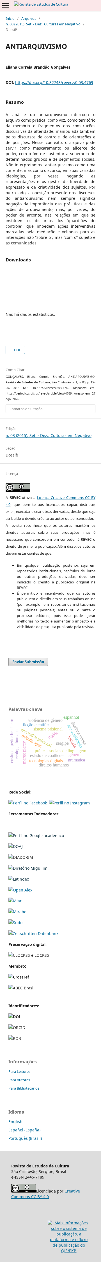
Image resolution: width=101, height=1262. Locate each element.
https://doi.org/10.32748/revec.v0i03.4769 (54, 82)
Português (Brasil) (25, 1138)
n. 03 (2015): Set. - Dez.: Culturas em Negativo (43, 24)
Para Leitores (19, 1071)
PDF (17, 349)
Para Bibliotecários (23, 1088)
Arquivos (28, 18)
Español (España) (24, 1130)
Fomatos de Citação (26, 408)
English (15, 1121)
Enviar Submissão (28, 661)
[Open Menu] (5, 5)
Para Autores (19, 1079)
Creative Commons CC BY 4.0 (45, 1193)
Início (10, 18)
